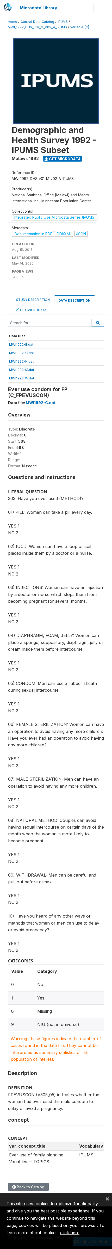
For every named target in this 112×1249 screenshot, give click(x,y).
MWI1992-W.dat (21, 378)
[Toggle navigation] (101, 8)
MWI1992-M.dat (21, 369)
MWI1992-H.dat (21, 361)
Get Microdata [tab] (32, 310)
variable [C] (79, 27)
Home (12, 22)
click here (69, 1232)
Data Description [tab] (75, 300)
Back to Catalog (30, 1187)
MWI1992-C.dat (21, 353)
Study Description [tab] (33, 300)
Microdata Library (38, 7)
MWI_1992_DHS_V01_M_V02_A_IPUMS (37, 27)
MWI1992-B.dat (21, 344)
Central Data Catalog (37, 22)
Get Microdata (64, 159)
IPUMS (63, 22)
